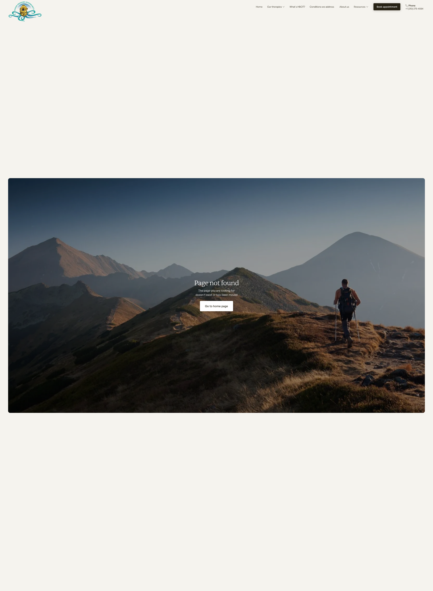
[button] (276, 7)
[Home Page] (25, 11)
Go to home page (216, 306)
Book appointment (387, 6)
